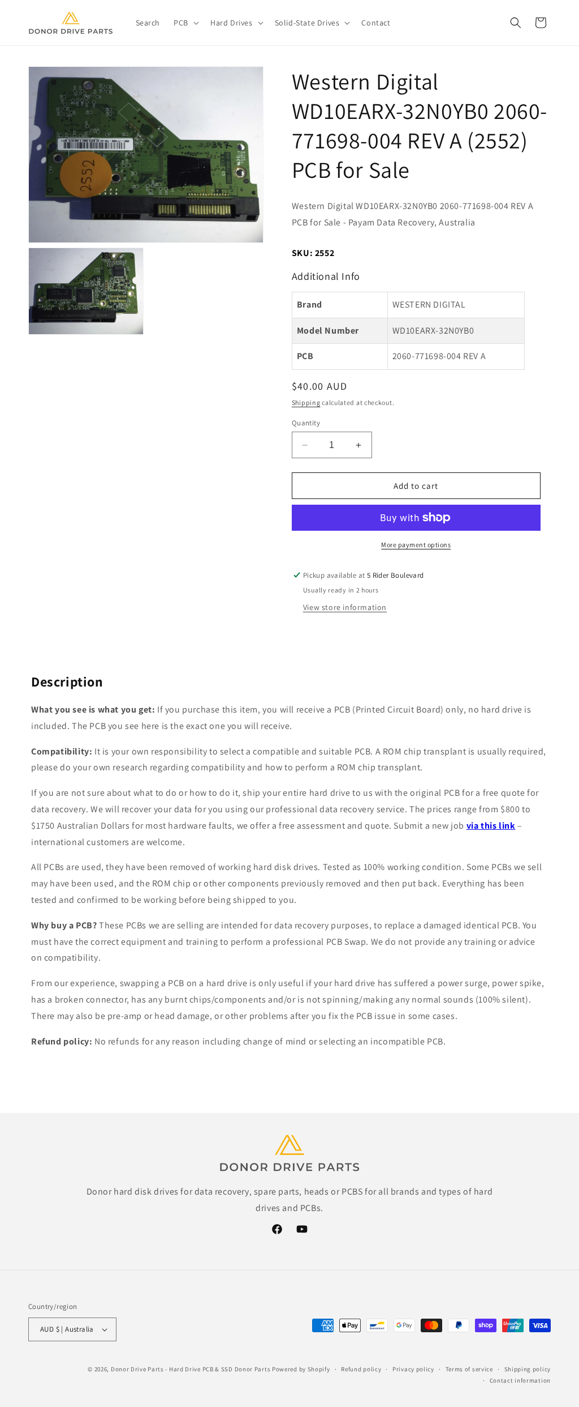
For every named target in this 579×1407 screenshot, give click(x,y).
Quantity (306, 423)
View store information (345, 607)
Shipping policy (527, 1369)
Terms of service (469, 1369)
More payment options (416, 544)
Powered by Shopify (301, 1369)
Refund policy (361, 1369)
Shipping (306, 402)
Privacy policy (413, 1369)
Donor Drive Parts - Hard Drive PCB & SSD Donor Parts (190, 1369)
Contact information (520, 1380)
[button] (185, 23)
